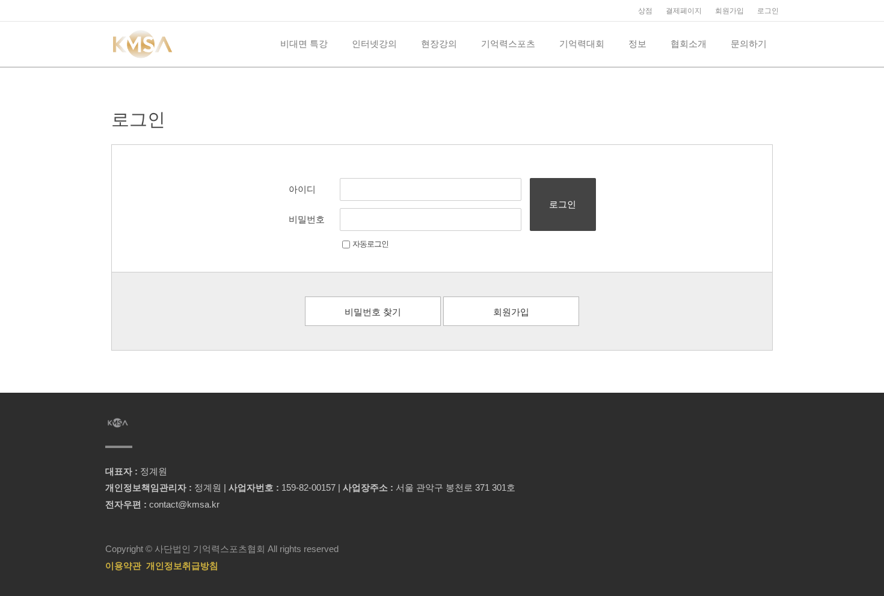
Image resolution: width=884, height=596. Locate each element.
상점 (645, 11)
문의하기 (749, 43)
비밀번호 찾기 (373, 312)
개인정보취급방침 (182, 566)
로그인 (768, 11)
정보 (637, 43)
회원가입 (729, 11)
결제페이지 (684, 11)
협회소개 (689, 43)
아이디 (302, 189)
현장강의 (439, 43)
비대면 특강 (304, 43)
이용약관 (123, 566)
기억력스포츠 (508, 43)
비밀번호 (307, 219)
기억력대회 (581, 43)
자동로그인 (370, 243)
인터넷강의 (374, 43)
